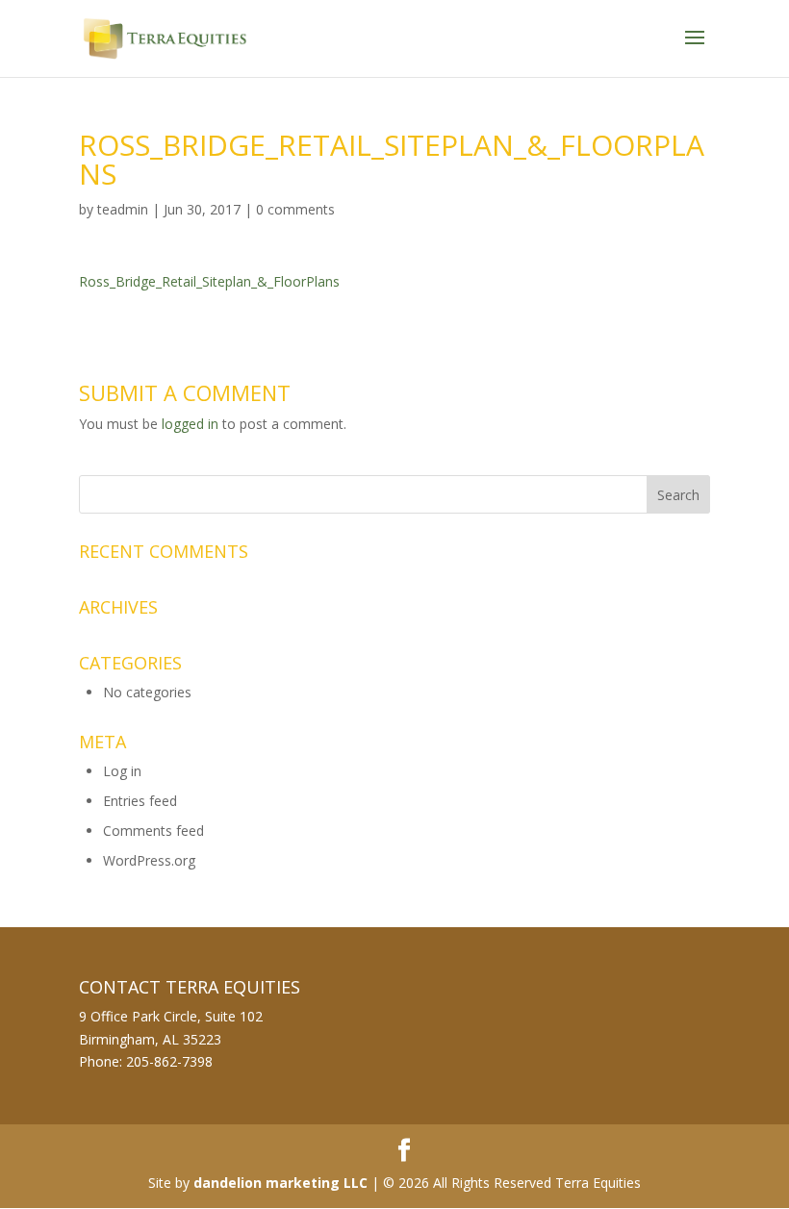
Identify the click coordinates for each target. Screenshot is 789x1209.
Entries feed (140, 801)
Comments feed (153, 830)
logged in (190, 424)
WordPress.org (149, 860)
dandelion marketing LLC (280, 1182)
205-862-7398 (169, 1061)
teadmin (122, 209)
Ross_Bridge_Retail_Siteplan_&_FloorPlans (209, 281)
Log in (122, 771)
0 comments (295, 209)
